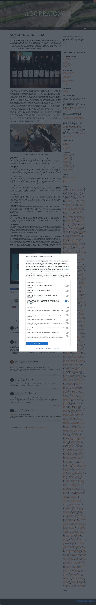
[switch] (67, 286)
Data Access (48, 348)
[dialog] (48, 302)
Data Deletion (39, 348)
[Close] (74, 256)
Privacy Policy (56, 348)
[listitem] (48, 282)
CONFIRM (37, 343)
